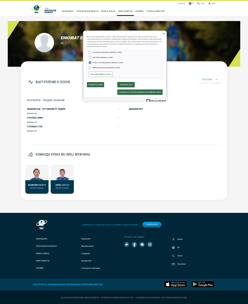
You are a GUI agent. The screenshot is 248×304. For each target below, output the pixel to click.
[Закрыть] (164, 33)
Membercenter (87, 246)
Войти (180, 239)
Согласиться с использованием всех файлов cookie (140, 92)
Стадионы (85, 253)
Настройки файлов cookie (174, 298)
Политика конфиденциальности (117, 298)
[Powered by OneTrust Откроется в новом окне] (156, 99)
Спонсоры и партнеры (90, 268)
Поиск (180, 256)
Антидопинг (86, 261)
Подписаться (152, 225)
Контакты (181, 264)
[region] (125, 65)
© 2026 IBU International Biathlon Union (79, 298)
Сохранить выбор (95, 84)
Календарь (41, 239)
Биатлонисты (42, 261)
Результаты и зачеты (46, 246)
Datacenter (86, 239)
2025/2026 (207, 79)
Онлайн (139, 11)
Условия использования (147, 298)
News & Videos (42, 253)
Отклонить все (126, 84)
